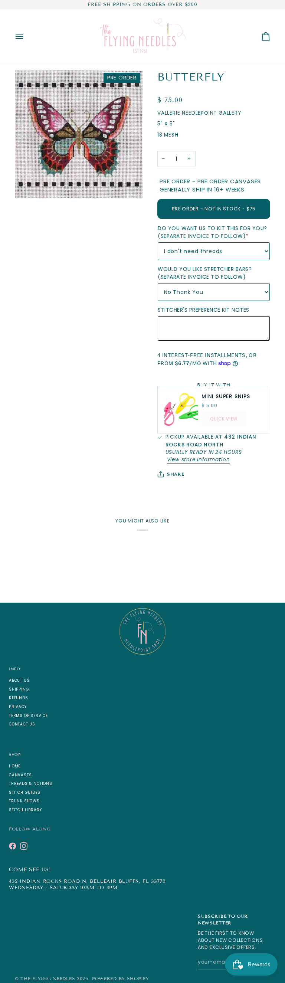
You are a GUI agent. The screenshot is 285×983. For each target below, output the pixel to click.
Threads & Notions (30, 783)
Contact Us (22, 724)
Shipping (19, 689)
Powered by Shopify (120, 978)
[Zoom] (28, 184)
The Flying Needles (47, 978)
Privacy (18, 707)
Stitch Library (25, 810)
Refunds (18, 698)
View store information (198, 459)
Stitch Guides (24, 792)
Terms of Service (28, 715)
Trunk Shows (24, 801)
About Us (19, 680)
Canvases (20, 775)
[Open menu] (26, 37)
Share (175, 474)
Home (14, 766)
